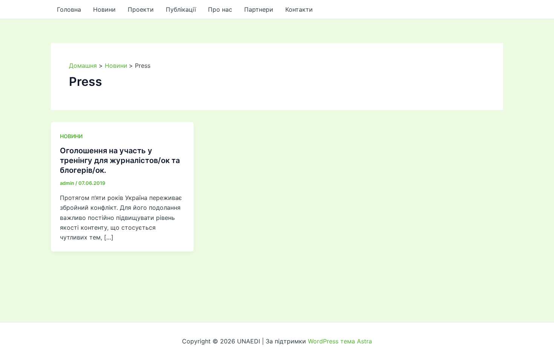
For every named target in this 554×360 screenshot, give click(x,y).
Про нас (220, 9)
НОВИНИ (71, 136)
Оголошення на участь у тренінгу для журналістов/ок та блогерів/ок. (120, 160)
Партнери (258, 9)
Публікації (181, 9)
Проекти (141, 9)
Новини (104, 9)
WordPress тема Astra (340, 341)
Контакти (299, 9)
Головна (69, 9)
